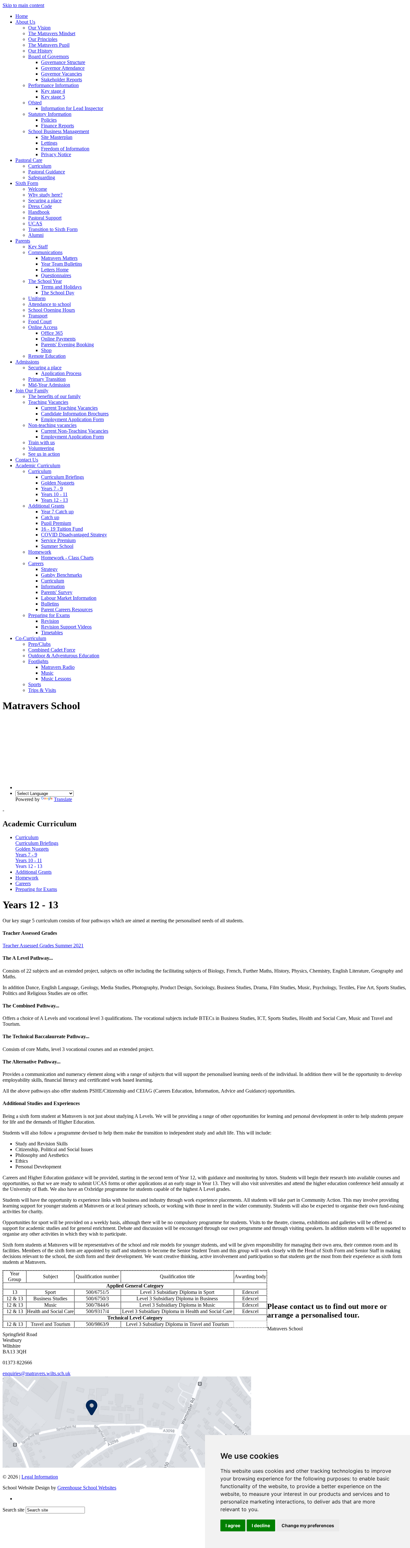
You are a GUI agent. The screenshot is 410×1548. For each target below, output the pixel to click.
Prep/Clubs (39, 644)
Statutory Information (49, 114)
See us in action (44, 454)
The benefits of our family (54, 396)
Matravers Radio (58, 667)
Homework (39, 552)
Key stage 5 (53, 97)
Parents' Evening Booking (67, 344)
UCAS (35, 223)
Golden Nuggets (57, 482)
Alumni (36, 235)
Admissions (27, 362)
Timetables (52, 632)
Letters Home (55, 269)
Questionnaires (56, 275)
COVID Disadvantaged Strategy (74, 534)
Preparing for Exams (49, 615)
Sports (34, 684)
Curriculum (39, 166)
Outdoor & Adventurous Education (63, 655)
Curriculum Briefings (62, 477)
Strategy (49, 569)
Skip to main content (23, 5)
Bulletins (50, 603)
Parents (22, 241)
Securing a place (45, 200)
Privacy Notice (56, 154)
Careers (36, 563)
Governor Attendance (63, 68)
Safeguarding (41, 177)
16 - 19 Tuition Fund (62, 529)
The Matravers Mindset (51, 33)
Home (21, 16)
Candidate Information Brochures (75, 413)
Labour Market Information (68, 598)
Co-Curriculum (30, 638)
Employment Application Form (72, 419)
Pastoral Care (28, 160)
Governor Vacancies (61, 73)
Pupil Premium (56, 523)
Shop (46, 350)
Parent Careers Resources (67, 609)
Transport (37, 315)
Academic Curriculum (37, 465)
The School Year (45, 281)
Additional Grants (46, 506)
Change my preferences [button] (308, 1525)
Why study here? (45, 194)
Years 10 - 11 (54, 494)
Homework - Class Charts (67, 557)
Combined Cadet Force (51, 650)
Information (53, 586)
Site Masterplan (56, 137)
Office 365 (52, 333)
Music (47, 673)
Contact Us (26, 459)
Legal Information (39, 1477)
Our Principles (42, 39)
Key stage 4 (53, 91)
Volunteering (41, 448)
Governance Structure (63, 62)
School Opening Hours (51, 310)
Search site (13, 1509)
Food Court (40, 321)
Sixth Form (26, 183)
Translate (63, 799)
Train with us (41, 442)
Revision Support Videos (66, 627)
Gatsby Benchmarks (61, 575)
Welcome (37, 189)
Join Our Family (31, 390)
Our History (40, 50)
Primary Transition (47, 379)
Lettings (49, 143)
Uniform (36, 298)
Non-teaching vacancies (52, 425)
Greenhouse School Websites (86, 1487)
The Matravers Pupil (49, 45)
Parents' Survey (56, 592)
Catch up (50, 517)
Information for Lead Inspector (72, 108)
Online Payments (58, 338)
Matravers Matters (59, 258)
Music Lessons (56, 678)
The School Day (57, 292)
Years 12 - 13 (54, 500)
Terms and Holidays (61, 287)
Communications (45, 252)
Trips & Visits (42, 690)
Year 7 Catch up (57, 511)
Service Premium (58, 540)
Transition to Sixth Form (53, 229)
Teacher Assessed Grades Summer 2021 (43, 945)
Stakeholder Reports (61, 79)
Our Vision (39, 27)
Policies (49, 120)
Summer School (57, 546)
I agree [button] (233, 1525)
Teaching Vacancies (48, 402)
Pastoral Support (45, 218)
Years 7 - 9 (52, 488)
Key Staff (38, 246)
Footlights (38, 661)
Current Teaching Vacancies (69, 408)
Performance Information (53, 85)
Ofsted (35, 102)
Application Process (61, 373)
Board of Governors (48, 56)
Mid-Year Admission (49, 385)
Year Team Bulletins (61, 264)
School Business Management (58, 131)
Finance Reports (57, 125)
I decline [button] (261, 1525)
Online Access (42, 327)
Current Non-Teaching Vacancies (74, 431)
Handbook (39, 212)
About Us (25, 22)
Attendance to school (49, 304)
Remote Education (47, 356)
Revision (50, 621)
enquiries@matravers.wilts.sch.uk (36, 1373)
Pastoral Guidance (46, 171)
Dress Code (40, 206)
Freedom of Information (65, 148)
